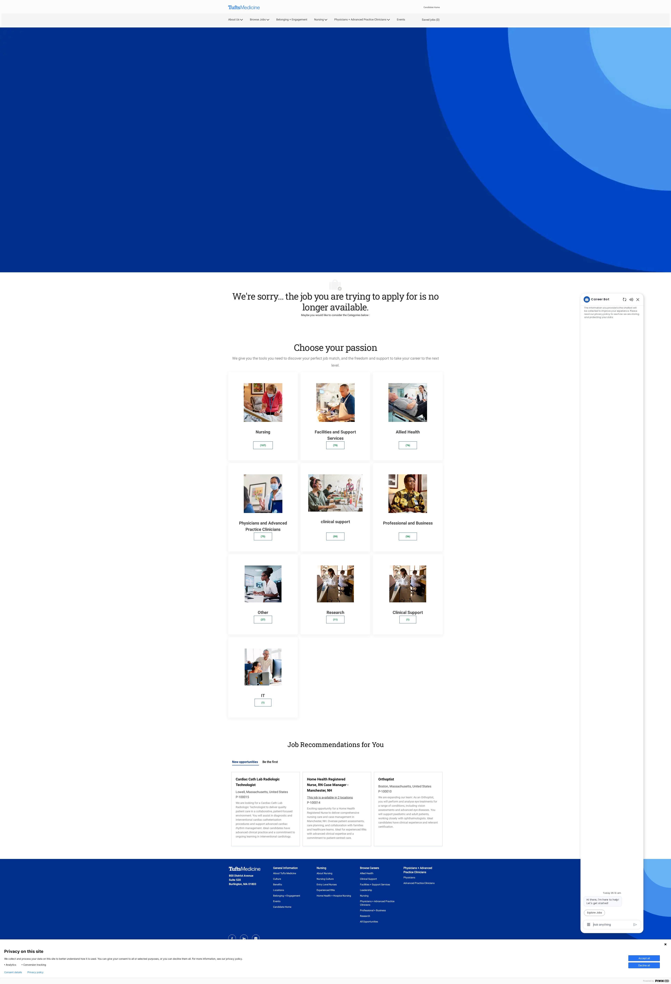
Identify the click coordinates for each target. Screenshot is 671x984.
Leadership (366, 890)
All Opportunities (369, 921)
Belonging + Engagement (291, 19)
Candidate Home (432, 7)
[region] (611, 612)
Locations (278, 890)
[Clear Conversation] (624, 299)
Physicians (409, 877)
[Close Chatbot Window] (638, 299)
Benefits (277, 884)
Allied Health (366, 873)
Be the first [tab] (270, 762)
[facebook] (232, 938)
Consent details (13, 972)
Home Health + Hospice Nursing (334, 895)
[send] (635, 924)
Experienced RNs (326, 890)
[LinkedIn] (244, 938)
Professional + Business (373, 910)
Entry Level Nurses (327, 884)
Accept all (644, 958)
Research (365, 916)
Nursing (364, 895)
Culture (277, 878)
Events (401, 19)
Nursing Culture (325, 878)
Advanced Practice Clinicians (419, 883)
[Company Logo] (244, 7)
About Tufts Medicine (284, 873)
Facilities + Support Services (375, 884)
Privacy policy (35, 972)
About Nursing (324, 873)
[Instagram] (256, 938)
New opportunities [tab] (245, 762)
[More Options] (588, 924)
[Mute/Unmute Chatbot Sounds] (631, 299)
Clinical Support (368, 878)
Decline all (644, 965)
